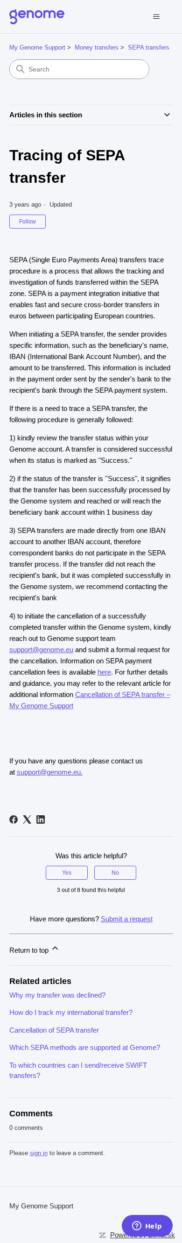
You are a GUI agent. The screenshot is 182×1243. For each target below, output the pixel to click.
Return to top (29, 950)
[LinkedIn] (40, 819)
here (104, 672)
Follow (27, 221)
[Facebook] (13, 819)
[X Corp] (27, 819)
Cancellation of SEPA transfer (54, 1030)
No (115, 872)
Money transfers (97, 47)
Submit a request (127, 919)
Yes (66, 872)
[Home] (36, 16)
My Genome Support (37, 47)
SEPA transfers (148, 47)
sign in (39, 1153)
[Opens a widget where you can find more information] (147, 1226)
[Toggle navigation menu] (156, 16)
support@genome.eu (41, 650)
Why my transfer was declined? (57, 995)
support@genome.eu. (50, 772)
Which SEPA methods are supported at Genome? (84, 1047)
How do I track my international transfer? (71, 1012)
